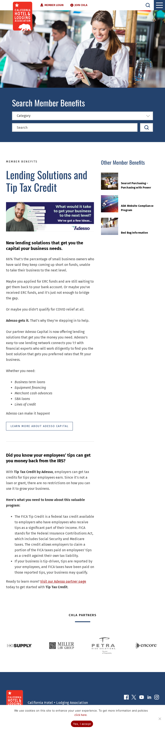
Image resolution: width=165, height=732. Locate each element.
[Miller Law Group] (61, 645)
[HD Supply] (19, 645)
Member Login (54, 5)
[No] (159, 719)
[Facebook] (126, 698)
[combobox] (82, 116)
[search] (148, 5)
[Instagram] (156, 698)
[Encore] (146, 645)
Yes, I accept (82, 724)
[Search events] (146, 127)
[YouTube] (141, 698)
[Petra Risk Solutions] (104, 645)
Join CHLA (81, 5)
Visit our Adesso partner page (63, 581)
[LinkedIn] (149, 698)
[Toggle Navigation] (159, 5)
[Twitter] (133, 698)
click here (80, 715)
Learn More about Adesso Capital (39, 426)
